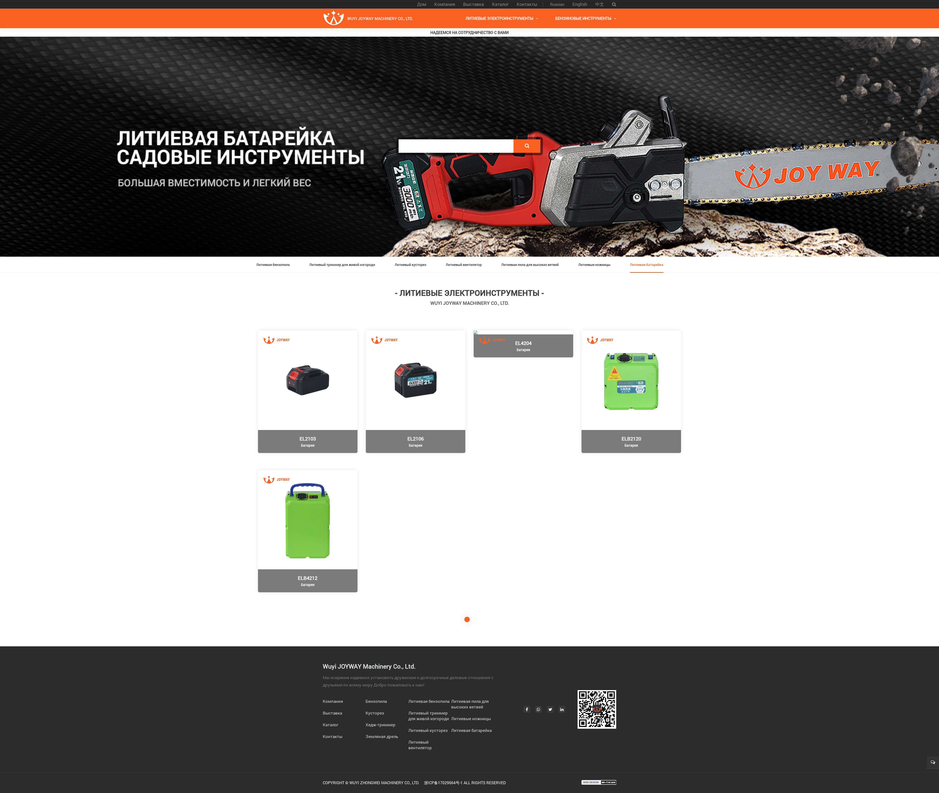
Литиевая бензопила (273, 264)
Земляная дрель (382, 736)
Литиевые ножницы (594, 264)
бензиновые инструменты (583, 18)
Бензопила (376, 701)
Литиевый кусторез (410, 264)
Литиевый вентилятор (464, 264)
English (579, 4)
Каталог (500, 4)
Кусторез (375, 713)
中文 (599, 4)
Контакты (527, 4)
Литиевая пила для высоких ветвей (530, 264)
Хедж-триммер (380, 724)
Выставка (473, 4)
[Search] (527, 146)
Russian (557, 4)
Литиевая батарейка (646, 264)
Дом (421, 4)
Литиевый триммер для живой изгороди (342, 264)
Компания (444, 4)
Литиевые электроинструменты (499, 18)
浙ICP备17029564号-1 (443, 782)
